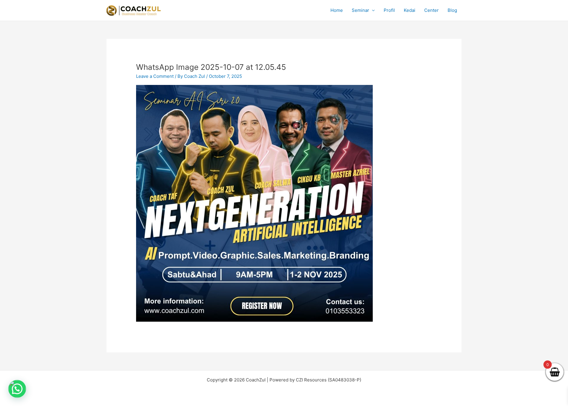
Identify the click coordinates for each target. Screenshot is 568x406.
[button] (17, 389)
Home (336, 10)
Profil (389, 10)
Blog (452, 10)
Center (431, 10)
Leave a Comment (155, 76)
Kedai (409, 10)
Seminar (360, 10)
